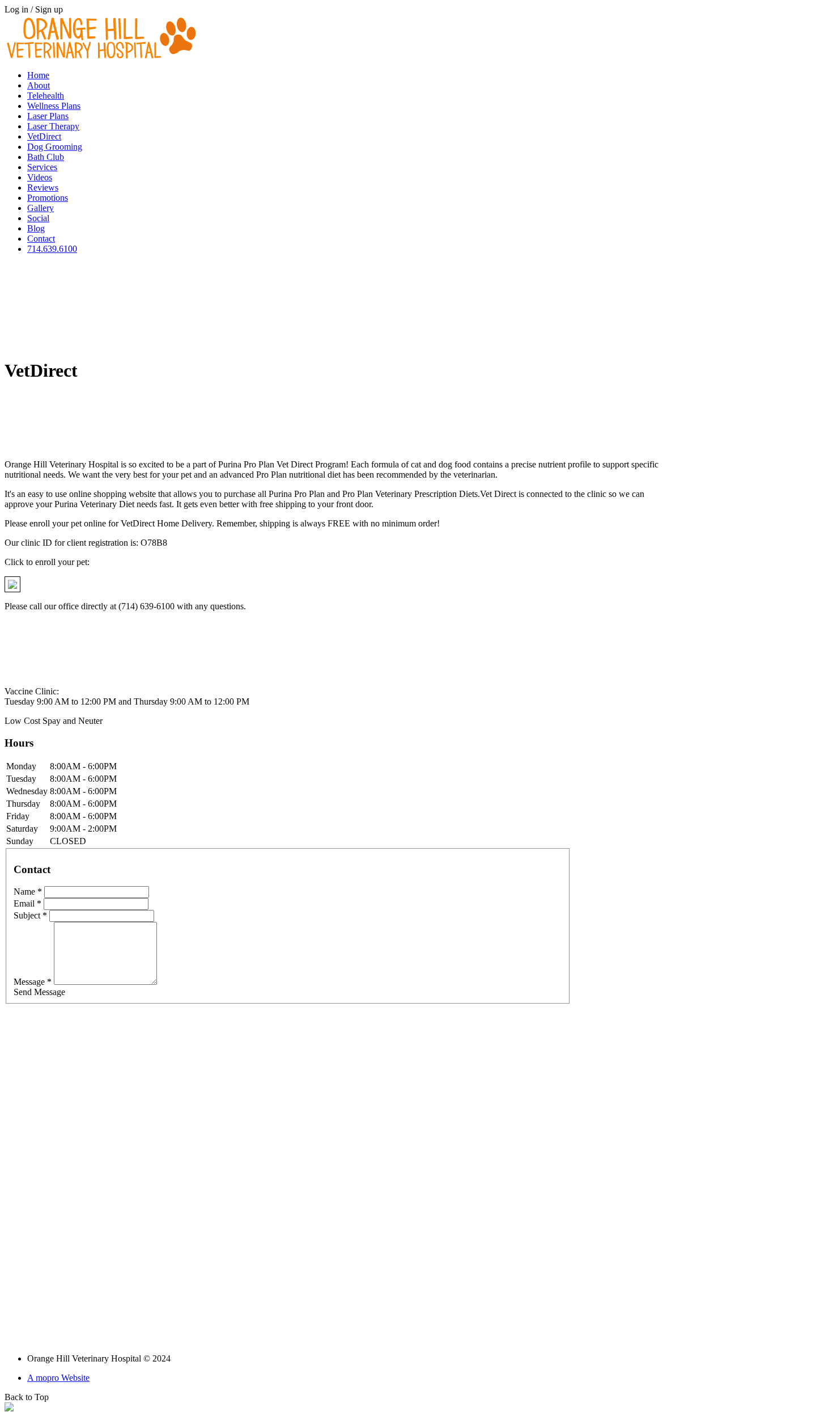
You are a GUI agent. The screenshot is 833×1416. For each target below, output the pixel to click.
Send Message (39, 992)
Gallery (40, 208)
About (38, 85)
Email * (27, 903)
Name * (28, 891)
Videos (39, 177)
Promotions (47, 198)
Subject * (30, 915)
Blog (36, 228)
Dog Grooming (54, 146)
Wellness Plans (53, 106)
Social (38, 218)
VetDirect (44, 136)
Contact (41, 238)
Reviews (42, 187)
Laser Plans (48, 116)
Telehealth (45, 95)
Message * (33, 982)
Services (42, 167)
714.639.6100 (52, 249)
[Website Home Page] (104, 58)
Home (38, 75)
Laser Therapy (53, 126)
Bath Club (45, 157)
